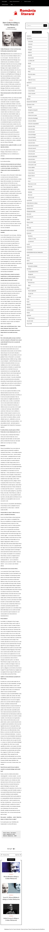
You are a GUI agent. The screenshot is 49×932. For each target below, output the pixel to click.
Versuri (29, 296)
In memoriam (29, 249)
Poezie (28, 288)
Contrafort (30, 44)
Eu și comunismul (30, 230)
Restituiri (29, 307)
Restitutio (30, 192)
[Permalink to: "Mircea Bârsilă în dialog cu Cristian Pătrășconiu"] (11, 867)
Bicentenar (30, 236)
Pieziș (29, 71)
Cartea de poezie (31, 151)
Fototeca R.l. (29, 247)
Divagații (30, 49)
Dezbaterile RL (30, 208)
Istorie (28, 260)
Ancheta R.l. (29, 82)
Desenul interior (31, 175)
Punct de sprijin (31, 189)
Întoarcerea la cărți (32, 184)
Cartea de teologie (32, 162)
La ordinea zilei (31, 60)
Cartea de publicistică (32, 156)
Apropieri (30, 107)
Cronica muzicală (31, 93)
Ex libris (29, 178)
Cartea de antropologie (33, 118)
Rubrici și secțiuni (27, 1)
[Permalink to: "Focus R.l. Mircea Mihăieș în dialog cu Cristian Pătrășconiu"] (11, 888)
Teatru (29, 96)
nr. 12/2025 (14, 29)
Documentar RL (30, 216)
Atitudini (28, 99)
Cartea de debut (31, 129)
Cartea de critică (31, 126)
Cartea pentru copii (32, 164)
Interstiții (30, 55)
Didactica (30, 47)
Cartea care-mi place (32, 115)
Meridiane (29, 268)
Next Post (17, 854)
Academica (29, 36)
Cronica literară (31, 173)
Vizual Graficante (16, 929)
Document (29, 214)
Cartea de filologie (32, 134)
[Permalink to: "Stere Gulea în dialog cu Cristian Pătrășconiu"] (11, 38)
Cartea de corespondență (33, 123)
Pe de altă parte (31, 68)
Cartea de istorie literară (33, 145)
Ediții (12, 4)
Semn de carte (31, 197)
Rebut (29, 285)
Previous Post (6, 854)
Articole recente (5, 4)
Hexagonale (30, 274)
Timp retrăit (29, 323)
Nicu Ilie (11, 929)
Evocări (28, 244)
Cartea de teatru (31, 159)
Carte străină (30, 112)
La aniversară (31, 241)
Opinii (29, 66)
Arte (28, 85)
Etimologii (29, 227)
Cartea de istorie (31, 142)
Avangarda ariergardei (33, 110)
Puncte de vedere (31, 74)
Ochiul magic (29, 279)
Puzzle (29, 77)
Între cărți (30, 186)
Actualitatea (29, 38)
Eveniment (29, 233)
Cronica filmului (31, 90)
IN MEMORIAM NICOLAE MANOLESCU (35, 252)
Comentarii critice (30, 104)
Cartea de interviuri (32, 140)
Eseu (28, 225)
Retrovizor (30, 195)
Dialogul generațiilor (31, 211)
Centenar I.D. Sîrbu (32, 238)
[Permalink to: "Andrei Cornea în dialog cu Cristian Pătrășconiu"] (11, 909)
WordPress (42, 929)
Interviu (11, 20)
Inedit (28, 255)
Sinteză (28, 312)
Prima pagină (4, 1)
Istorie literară (30, 263)
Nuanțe (29, 63)
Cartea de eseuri (31, 131)
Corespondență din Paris (33, 271)
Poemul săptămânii (32, 290)
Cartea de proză (31, 153)
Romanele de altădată (32, 266)
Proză (28, 299)
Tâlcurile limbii (30, 321)
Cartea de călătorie (32, 121)
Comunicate (29, 200)
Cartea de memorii (32, 148)
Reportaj (28, 304)
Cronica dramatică (32, 88)
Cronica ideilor (31, 170)
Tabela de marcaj (31, 79)
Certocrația (30, 41)
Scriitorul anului (30, 310)
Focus (29, 181)
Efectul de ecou (31, 282)
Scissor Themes (28, 929)
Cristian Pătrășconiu (11, 27)
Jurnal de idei (31, 57)
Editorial (30, 52)
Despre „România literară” (15, 1)
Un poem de (30, 293)
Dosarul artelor (30, 222)
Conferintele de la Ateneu (32, 203)
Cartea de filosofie (32, 137)
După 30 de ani (31, 318)
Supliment (29, 315)
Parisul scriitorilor (31, 277)
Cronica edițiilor (31, 167)
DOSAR (28, 219)
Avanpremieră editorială (32, 101)
